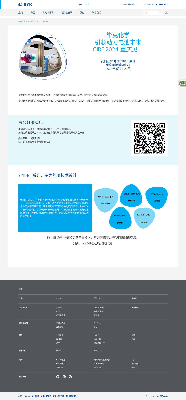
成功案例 (59, 327)
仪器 (87, 4)
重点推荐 (135, 298)
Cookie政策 (60, 363)
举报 (133, 367)
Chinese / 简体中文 (127, 4)
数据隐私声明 (99, 363)
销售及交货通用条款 (102, 360)
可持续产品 (60, 323)
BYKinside (97, 350)
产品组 (59, 298)
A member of (150, 4)
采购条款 (97, 367)
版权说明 (135, 363)
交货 (133, 360)
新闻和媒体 (60, 315)
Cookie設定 (60, 360)
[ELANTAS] (58, 396)
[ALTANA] (162, 396)
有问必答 (59, 335)
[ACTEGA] (71, 396)
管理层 (96, 315)
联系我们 (59, 350)
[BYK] (35, 396)
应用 (21, 289)
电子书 (96, 335)
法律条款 (59, 367)
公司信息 (59, 307)
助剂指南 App (99, 343)
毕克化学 (21, 21)
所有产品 (97, 298)
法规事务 (97, 339)
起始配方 (59, 339)
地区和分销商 (99, 307)
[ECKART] (46, 396)
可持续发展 (23, 323)
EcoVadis (97, 323)
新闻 (58, 311)
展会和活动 (32, 21)
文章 (58, 343)
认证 (95, 327)
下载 (133, 339)
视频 (133, 335)
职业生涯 (135, 307)
